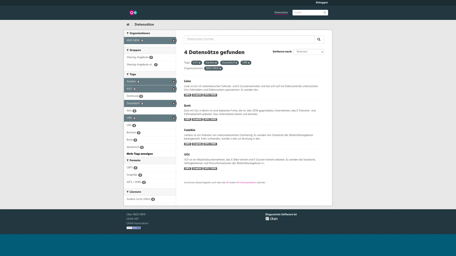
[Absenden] (324, 12)
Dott (187, 105)
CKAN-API (132, 219)
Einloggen (322, 3)
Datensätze (281, 12)
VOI (187, 154)
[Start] (127, 24)
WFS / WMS (210, 95)
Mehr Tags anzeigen (140, 154)
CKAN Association (137, 223)
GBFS (187, 95)
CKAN (271, 218)
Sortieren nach (282, 51)
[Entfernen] (199, 63)
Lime (187, 81)
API (227, 183)
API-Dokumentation (246, 183)
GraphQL (197, 95)
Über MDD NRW (136, 214)
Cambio (189, 130)
